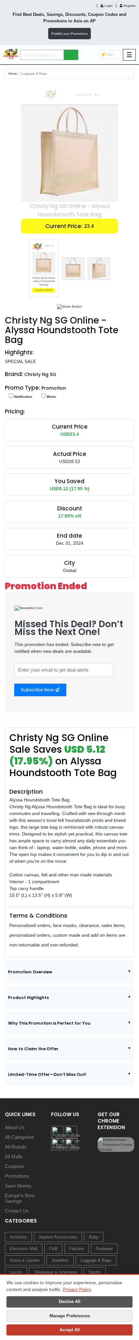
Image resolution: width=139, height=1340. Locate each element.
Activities (18, 1237)
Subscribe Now (38, 690)
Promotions (17, 1176)
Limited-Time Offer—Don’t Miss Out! (47, 1074)
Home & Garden (25, 1260)
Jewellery (60, 1260)
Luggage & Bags (34, 73)
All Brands (16, 1147)
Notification (22, 396)
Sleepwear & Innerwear (55, 1272)
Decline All (69, 1301)
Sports (95, 1272)
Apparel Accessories (58, 1237)
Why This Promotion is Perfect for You (49, 1023)
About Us (15, 1127)
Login (108, 5)
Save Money (18, 1185)
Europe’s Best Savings (20, 1198)
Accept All (69, 1329)
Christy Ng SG (40, 374)
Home (12, 73)
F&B (53, 1248)
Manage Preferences (69, 1315)
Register (129, 5)
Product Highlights (28, 997)
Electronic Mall (23, 1248)
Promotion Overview (30, 972)
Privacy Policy (77, 1289)
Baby (94, 1237)
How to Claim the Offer (33, 1049)
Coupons (14, 1166)
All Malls (14, 1156)
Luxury (16, 1272)
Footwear (104, 1248)
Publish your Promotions (69, 33)
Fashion (76, 1248)
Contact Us (17, 1210)
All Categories (19, 1137)
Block (51, 396)
